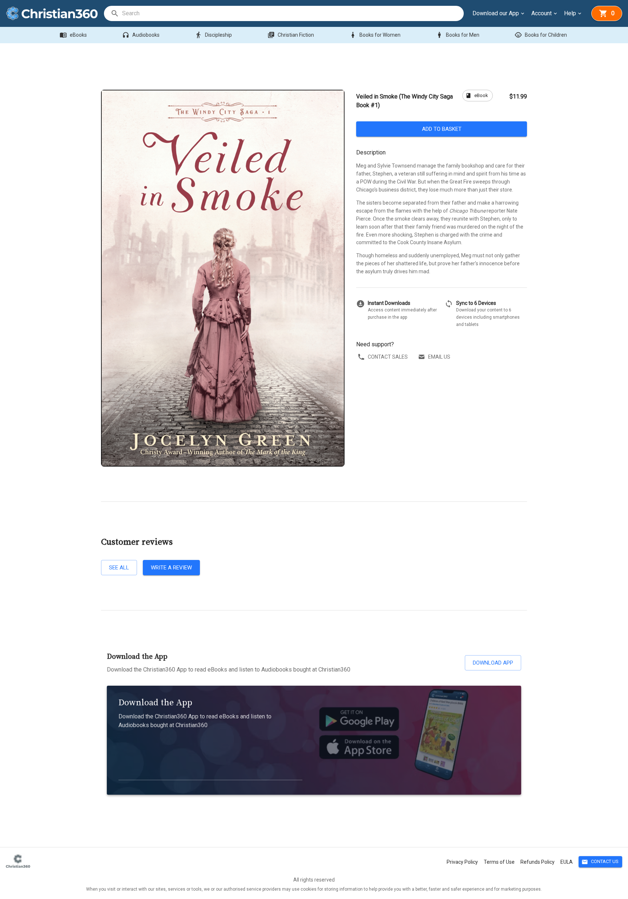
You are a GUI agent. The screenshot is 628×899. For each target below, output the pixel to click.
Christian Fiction (290, 35)
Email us (439, 357)
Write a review (171, 567)
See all (119, 567)
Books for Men (457, 35)
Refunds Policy (537, 862)
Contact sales (388, 357)
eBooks (73, 35)
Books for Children (541, 35)
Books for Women (374, 35)
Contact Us (600, 862)
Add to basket (442, 129)
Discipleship (213, 35)
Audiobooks (141, 35)
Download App (493, 663)
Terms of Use (499, 862)
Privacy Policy (462, 862)
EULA (566, 862)
